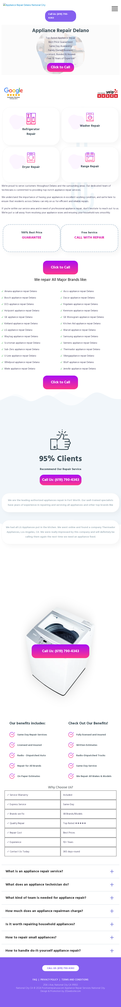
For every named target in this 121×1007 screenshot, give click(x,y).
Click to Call (60, 67)
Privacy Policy (49, 980)
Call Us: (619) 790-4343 (58, 16)
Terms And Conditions (74, 980)
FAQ (35, 980)
